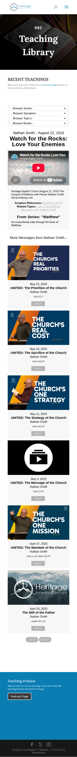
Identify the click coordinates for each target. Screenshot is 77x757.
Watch (38, 303)
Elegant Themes (38, 749)
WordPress (38, 752)
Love (40, 206)
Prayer (48, 206)
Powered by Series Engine (38, 649)
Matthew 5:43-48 (52, 202)
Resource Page (50, 85)
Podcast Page (19, 696)
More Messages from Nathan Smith (40, 208)
